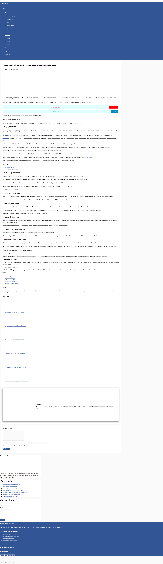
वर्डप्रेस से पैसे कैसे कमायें (9, 167)
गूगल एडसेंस (5, 135)
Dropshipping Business (23, 243)
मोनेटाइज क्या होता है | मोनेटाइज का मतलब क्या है (12, 494)
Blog (6, 51)
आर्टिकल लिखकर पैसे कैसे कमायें (11, 279)
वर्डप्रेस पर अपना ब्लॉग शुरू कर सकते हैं (41, 130)
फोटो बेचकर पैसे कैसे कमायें (10, 278)
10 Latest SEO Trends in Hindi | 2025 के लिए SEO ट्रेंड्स (15, 492)
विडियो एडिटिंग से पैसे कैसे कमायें (11, 281)
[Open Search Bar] (2, 58)
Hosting (9, 38)
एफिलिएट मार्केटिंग (6, 138)
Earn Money (5, 385)
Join (115, 111)
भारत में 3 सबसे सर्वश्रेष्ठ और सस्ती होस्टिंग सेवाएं (12, 488)
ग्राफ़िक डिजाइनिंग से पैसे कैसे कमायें (11, 283)
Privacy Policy (14, 560)
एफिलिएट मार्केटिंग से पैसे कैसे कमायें (11, 169)
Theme (8, 44)
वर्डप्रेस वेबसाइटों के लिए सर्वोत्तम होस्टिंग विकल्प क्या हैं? (13, 490)
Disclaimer (37, 560)
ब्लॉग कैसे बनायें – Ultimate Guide (9, 535)
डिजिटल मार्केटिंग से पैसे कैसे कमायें (11, 276)
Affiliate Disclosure (22, 560)
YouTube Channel (55, 107)
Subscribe (113, 107)
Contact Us (7, 54)
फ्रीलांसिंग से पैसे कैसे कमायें (15, 189)
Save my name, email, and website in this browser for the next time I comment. (19, 445)
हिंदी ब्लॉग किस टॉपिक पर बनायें (8, 538)
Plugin (8, 41)
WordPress (7, 35)
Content (9, 32)
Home (6, 12)
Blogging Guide (10, 19)
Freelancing (5, 176)
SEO (8, 22)
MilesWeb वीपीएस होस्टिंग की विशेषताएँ (10, 496)
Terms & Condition (30, 560)
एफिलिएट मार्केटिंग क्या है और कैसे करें (10, 540)
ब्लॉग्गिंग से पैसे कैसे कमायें (87, 157)
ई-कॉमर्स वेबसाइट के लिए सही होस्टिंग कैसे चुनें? (12, 484)
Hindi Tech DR (5, 3)
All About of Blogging (10, 16)
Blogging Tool (10, 28)
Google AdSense (10, 25)
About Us (3, 560)
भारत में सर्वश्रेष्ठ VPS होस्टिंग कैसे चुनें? (10, 486)
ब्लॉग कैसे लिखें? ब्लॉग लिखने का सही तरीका (11, 537)
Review (6, 47)
